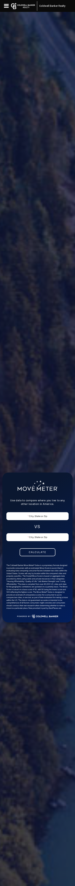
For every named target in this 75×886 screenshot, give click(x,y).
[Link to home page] (23, 6)
